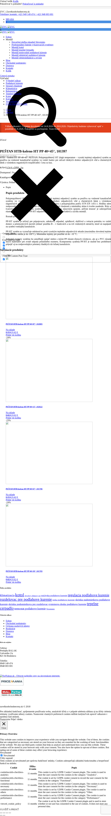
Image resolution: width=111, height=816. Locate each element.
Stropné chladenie (14, 86)
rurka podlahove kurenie (63, 600)
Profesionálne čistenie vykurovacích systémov (32, 44)
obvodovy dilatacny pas (33, 595)
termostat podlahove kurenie (30, 608)
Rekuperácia (11, 91)
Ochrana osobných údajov (18, 626)
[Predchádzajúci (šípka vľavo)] (1, 815)
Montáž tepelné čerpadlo (23, 50)
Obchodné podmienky (16, 63)
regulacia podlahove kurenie (88, 595)
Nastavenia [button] (5, 719)
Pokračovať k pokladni (33, 4)
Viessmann (50, 609)
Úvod (8, 110)
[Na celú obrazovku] (4, 812)
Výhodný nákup (13, 80)
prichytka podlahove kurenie (54, 595)
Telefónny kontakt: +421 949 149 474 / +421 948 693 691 (26, 14)
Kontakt (9, 68)
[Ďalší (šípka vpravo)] (4, 815)
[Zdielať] (7, 812)
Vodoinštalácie (12, 101)
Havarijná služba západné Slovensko (28, 42)
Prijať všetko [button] (17, 719)
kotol (19, 594)
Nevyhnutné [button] (5, 752)
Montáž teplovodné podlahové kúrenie (29, 52)
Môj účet (10, 19)
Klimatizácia (11, 88)
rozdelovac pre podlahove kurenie (26, 599)
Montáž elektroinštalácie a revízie (27, 58)
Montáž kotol (18, 47)
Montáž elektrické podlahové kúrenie (28, 55)
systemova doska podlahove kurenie (67, 604)
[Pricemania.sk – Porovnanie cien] (12, 685)
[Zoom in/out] (1, 812)
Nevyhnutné (9, 755)
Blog (8, 60)
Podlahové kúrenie (14, 83)
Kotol (8, 96)
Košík (15, 1)
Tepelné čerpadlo (13, 93)
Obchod (9, 112)
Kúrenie (9, 99)
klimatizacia (7, 595)
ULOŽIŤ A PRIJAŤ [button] (9, 809)
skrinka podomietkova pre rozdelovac (28, 604)
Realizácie (10, 628)
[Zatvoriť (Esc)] (10, 812)
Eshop (9, 37)
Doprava (10, 65)
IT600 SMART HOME (16, 104)
